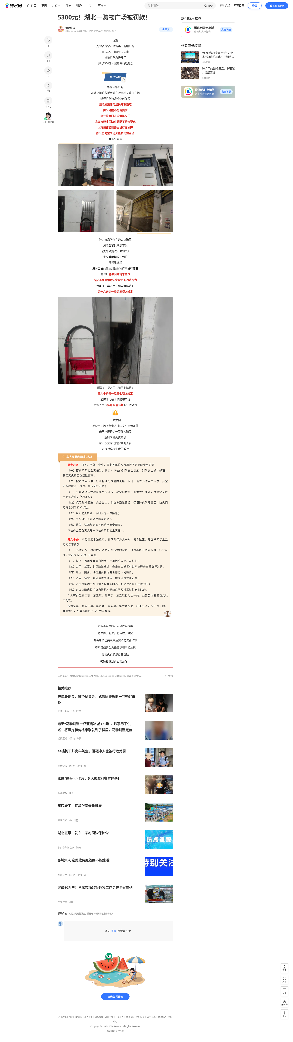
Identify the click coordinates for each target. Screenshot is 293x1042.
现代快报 (62, 766)
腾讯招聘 (130, 1016)
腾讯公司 (111, 1031)
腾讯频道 (162, 1016)
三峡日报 (62, 820)
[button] (226, 29)
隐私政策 (99, 1016)
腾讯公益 (140, 1016)
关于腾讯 (62, 1016)
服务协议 (88, 1016)
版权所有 (120, 1031)
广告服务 (119, 1016)
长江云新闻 (64, 711)
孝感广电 (62, 902)
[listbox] (115, 794)
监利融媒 (62, 793)
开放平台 (109, 1016)
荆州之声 (62, 875)
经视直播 (62, 738)
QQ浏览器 (151, 1016)
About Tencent (75, 1016)
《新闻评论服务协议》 (103, 913)
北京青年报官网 (66, 847)
